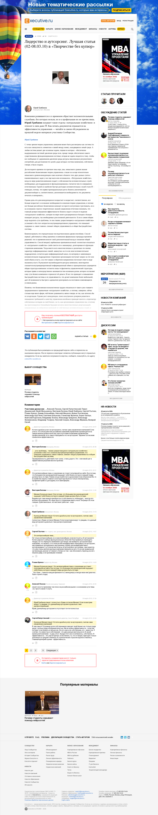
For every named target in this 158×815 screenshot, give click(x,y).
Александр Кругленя (34, 415)
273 (42, 716)
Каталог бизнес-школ (74, 776)
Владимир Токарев (46, 420)
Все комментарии (116, 191)
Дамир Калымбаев (46, 413)
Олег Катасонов (114, 369)
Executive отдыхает (31, 761)
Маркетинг (92, 758)
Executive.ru (37, 795)
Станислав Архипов (69, 415)
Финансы (93, 29)
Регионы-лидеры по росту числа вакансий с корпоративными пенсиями (115, 427)
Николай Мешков (63, 413)
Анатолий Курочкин (33, 418)
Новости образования (32, 779)
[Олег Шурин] (112, 101)
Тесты (69, 770)
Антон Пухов (113, 226)
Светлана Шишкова (51, 415)
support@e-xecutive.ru (77, 798)
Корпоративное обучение (75, 750)
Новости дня (29, 770)
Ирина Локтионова (79, 413)
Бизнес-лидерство (95, 750)
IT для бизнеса (94, 764)
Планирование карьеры (54, 761)
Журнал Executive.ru (31, 758)
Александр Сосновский (117, 249)
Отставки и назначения (32, 776)
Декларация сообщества (62, 737)
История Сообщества (32, 755)
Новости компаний (31, 773)
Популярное (107, 198)
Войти (44, 663)
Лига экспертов (30, 752)
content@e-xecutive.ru (76, 796)
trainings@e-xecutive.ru (85, 793)
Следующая (51, 650)
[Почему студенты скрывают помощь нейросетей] (42, 702)
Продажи (92, 761)
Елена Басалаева (114, 334)
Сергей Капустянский (71, 409)
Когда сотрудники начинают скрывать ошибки (119, 222)
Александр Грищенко (68, 418)
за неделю (108, 204)
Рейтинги (70, 758)
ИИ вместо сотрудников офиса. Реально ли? (117, 365)
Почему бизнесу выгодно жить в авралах (118, 233)
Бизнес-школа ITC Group (117, 279)
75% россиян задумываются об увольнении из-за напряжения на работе (115, 414)
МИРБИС (121, 29)
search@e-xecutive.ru (82, 791)
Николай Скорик (62, 420)
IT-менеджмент (94, 755)
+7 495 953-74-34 (121, 791)
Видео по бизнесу (73, 773)
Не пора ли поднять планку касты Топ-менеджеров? (119, 331)
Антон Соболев (113, 121)
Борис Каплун (85, 415)
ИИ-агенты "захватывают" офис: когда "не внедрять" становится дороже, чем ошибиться (118, 347)
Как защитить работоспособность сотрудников (116, 211)
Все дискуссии (116, 398)
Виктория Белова (60, 411)
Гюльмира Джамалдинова (118, 215)
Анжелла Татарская (115, 262)
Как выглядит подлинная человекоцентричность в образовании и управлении (118, 155)
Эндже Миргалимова (116, 236)
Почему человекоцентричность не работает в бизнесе (118, 173)
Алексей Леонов (54, 409)
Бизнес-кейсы (72, 764)
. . (45, 409)
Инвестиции (114, 758)
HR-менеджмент (51, 750)
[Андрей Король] (104, 101)
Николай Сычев (114, 385)
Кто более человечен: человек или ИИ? (116, 382)
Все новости (116, 317)
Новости (103, 29)
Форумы (112, 29)
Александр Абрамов (78, 420)
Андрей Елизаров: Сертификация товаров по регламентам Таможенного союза (119, 136)
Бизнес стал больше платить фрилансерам (115, 438)
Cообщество (29, 746)
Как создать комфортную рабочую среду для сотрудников (118, 258)
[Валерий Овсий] (120, 101)
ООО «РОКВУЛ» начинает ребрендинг (113, 304)
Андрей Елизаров (114, 141)
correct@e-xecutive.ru (33, 359)
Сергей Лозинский (115, 159)
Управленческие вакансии (55, 764)
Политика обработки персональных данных (39, 800)
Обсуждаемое (125, 198)
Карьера (49, 29)
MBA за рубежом (73, 755)
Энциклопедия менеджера (98, 770)
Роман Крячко (31, 413)
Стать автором (108, 21)
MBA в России (72, 752)
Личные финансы (116, 752)
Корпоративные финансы (118, 750)
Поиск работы (50, 752)
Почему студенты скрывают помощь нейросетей (32, 394)
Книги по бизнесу (73, 767)
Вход (119, 21)
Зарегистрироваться (66, 323)
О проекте (29, 737)
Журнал (28, 390)
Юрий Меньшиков (44, 411)
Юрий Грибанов (31, 139)
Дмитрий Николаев (115, 177)
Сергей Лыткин (89, 411)
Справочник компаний (53, 767)
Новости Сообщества (32, 782)
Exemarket (92, 767)
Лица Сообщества (31, 750)
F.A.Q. (37, 737)
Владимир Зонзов (50, 418)
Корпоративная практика (97, 752)
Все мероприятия (116, 289)
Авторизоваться (48, 323)
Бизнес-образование (64, 29)
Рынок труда (50, 755)
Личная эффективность (54, 758)
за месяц (121, 204)
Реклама (45, 737)
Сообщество (38, 29)
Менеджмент (81, 29)
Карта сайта (66, 800)
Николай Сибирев (114, 352)
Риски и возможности (117, 755)
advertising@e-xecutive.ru (76, 795)
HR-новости (28, 785)
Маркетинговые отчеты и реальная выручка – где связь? (118, 245)
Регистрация (128, 21)
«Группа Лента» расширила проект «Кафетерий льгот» (112, 311)
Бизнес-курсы (71, 761)
